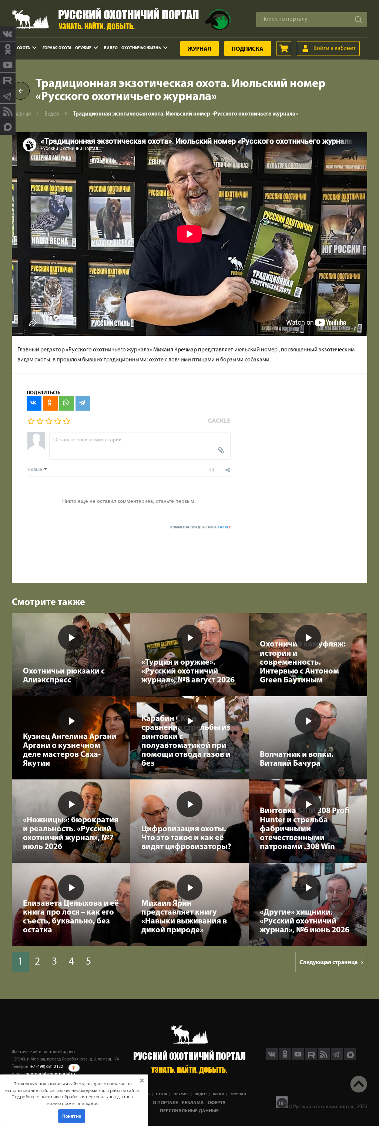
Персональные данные (189, 1111)
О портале (165, 1102)
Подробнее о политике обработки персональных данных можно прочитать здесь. (72, 1100)
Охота (23, 48)
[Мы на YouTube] (8, 65)
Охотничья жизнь (141, 48)
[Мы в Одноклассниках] (8, 49)
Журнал (199, 49)
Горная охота (57, 48)
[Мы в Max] (8, 127)
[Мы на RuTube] (8, 80)
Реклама (193, 1102)
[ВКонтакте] (34, 403)
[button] (72, 1093)
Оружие (83, 48)
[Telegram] (83, 403)
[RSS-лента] (8, 111)
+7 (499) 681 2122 (46, 1067)
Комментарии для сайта (200, 527)
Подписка (248, 49)
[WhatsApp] (66, 403)
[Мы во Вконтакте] (8, 33)
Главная (21, 114)
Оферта (217, 1102)
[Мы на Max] (350, 1059)
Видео (111, 48)
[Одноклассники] (50, 403)
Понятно (71, 1116)
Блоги (218, 1094)
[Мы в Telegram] (8, 96)
